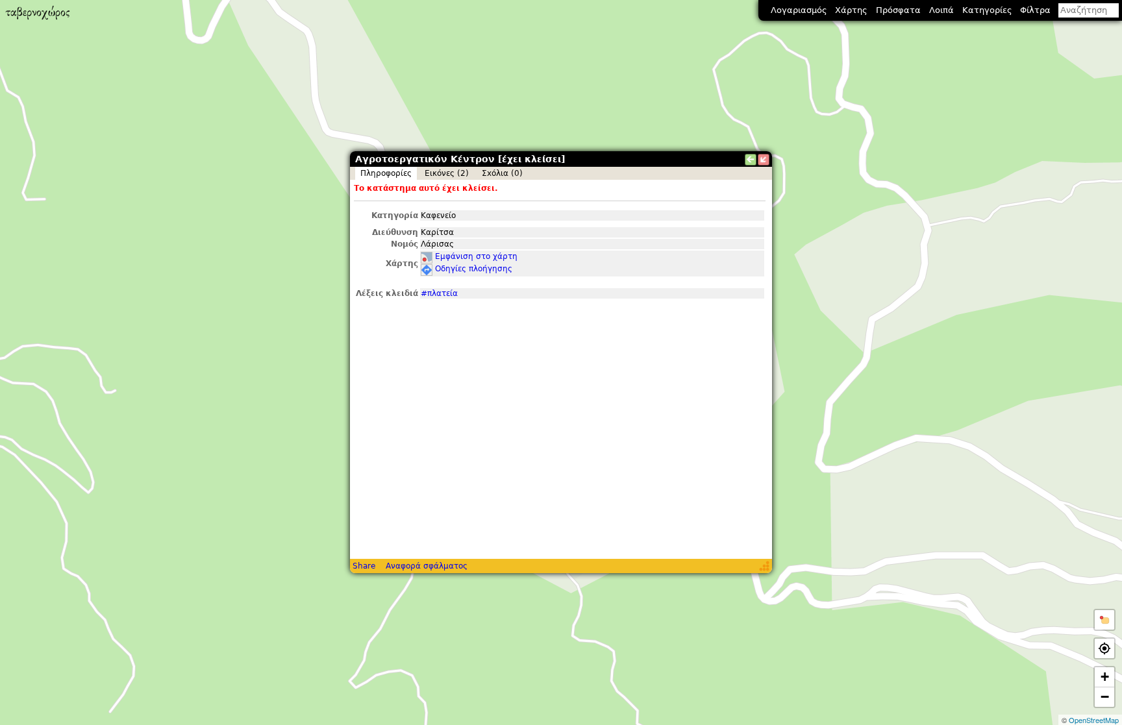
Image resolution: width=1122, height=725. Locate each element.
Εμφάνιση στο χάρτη (476, 256)
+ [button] (1105, 677)
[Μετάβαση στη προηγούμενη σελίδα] (750, 160)
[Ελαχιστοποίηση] (763, 160)
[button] (1104, 620)
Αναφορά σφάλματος (427, 566)
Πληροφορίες (386, 173)
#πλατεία (439, 293)
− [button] (1105, 697)
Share (364, 566)
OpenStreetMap (1094, 720)
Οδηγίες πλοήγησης (473, 268)
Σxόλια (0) (502, 173)
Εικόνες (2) (447, 173)
